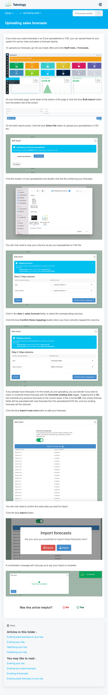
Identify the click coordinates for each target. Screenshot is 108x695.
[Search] (99, 13)
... (17, 12)
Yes (82, 607)
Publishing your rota (17, 652)
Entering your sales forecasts (21, 668)
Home (8, 12)
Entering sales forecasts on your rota (25, 636)
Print (12, 625)
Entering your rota (16, 642)
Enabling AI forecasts (17, 673)
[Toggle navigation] (100, 4)
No (67, 607)
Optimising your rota (17, 647)
